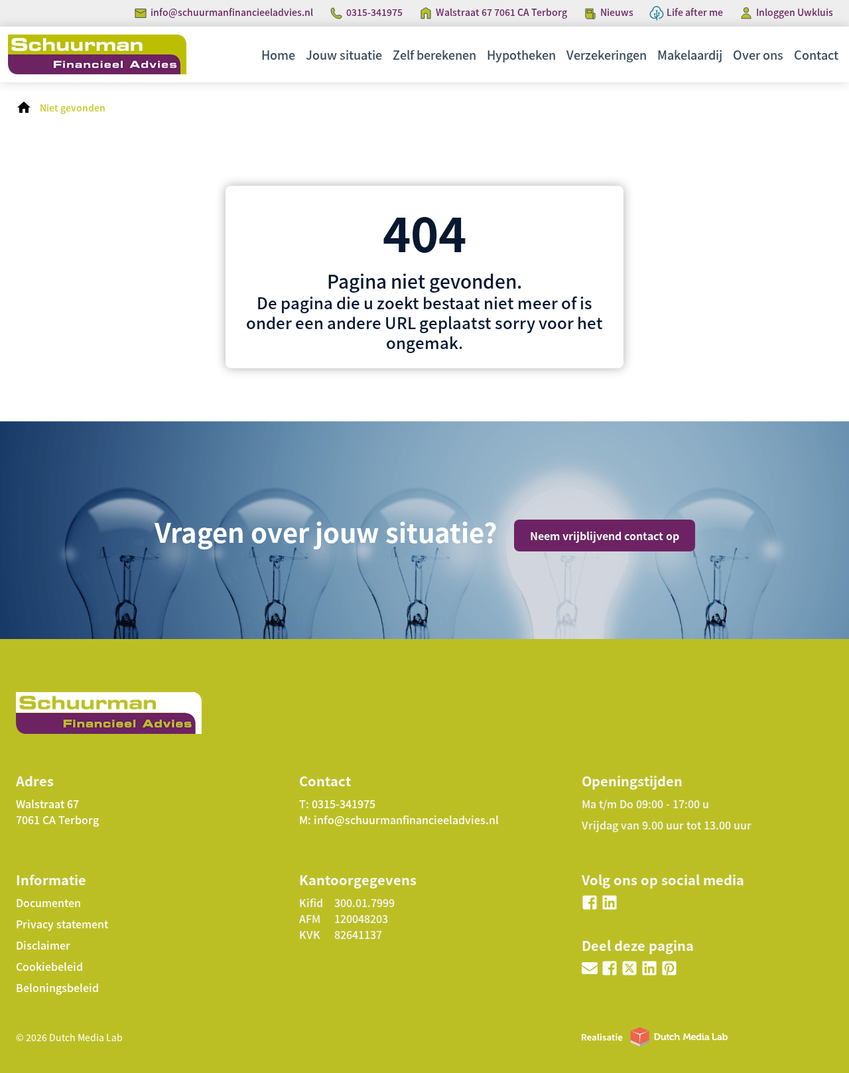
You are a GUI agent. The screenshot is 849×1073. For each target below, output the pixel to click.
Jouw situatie (344, 54)
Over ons (758, 54)
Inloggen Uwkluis (794, 12)
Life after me (695, 12)
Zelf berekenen (434, 54)
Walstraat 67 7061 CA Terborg (501, 12)
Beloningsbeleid (57, 987)
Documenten (48, 902)
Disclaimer (43, 945)
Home (278, 54)
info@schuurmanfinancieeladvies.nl (232, 12)
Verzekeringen (606, 54)
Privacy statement (62, 924)
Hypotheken (521, 54)
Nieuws (616, 12)
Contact (816, 54)
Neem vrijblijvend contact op (604, 535)
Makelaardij (689, 54)
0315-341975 (374, 12)
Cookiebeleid (49, 966)
